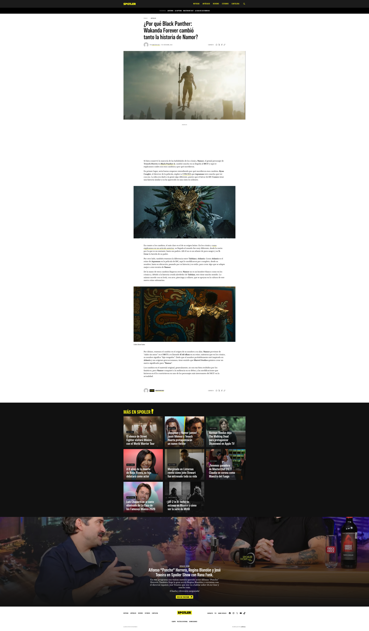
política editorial (182, 621)
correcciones (193, 621)
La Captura (178, 11)
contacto (210, 613)
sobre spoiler (222, 613)
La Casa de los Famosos (202, 11)
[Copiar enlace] (224, 45)
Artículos (153, 18)
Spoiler (145, 18)
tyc (215, 613)
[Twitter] (219, 45)
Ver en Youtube (183, 597)
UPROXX (186, 174)
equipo (174, 621)
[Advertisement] (184, 139)
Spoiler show (185, 566)
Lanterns (170, 11)
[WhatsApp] (216, 45)
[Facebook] (222, 45)
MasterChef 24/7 (188, 11)
